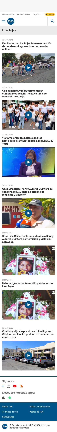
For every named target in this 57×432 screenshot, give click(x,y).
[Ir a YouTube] (15, 386)
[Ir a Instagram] (9, 386)
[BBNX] (4, 426)
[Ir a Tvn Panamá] (27, 21)
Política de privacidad (40, 406)
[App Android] (10, 397)
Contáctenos (8, 417)
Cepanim (36, 14)
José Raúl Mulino (23, 14)
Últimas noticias (8, 14)
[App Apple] (4, 397)
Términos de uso (10, 411)
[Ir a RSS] (22, 386)
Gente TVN (7, 406)
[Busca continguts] (52, 21)
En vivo (51, 14)
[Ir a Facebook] (3, 386)
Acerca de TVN (36, 411)
